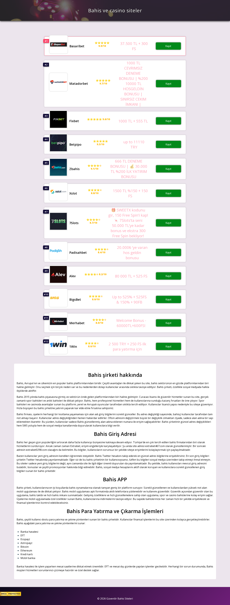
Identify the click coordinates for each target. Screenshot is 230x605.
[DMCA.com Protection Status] (10, 595)
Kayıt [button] (168, 46)
